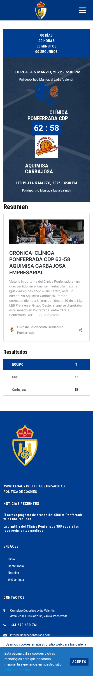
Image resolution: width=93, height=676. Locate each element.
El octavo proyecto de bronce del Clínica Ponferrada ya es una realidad (43, 517)
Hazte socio (16, 566)
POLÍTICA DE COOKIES (20, 492)
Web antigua (16, 580)
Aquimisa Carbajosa (39, 168)
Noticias (13, 573)
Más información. (17, 670)
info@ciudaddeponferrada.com (30, 635)
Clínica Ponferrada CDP (48, 115)
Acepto (79, 662)
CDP (15, 377)
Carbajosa (19, 390)
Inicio (11, 559)
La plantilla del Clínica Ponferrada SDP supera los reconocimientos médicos (41, 528)
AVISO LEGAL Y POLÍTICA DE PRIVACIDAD (34, 486)
